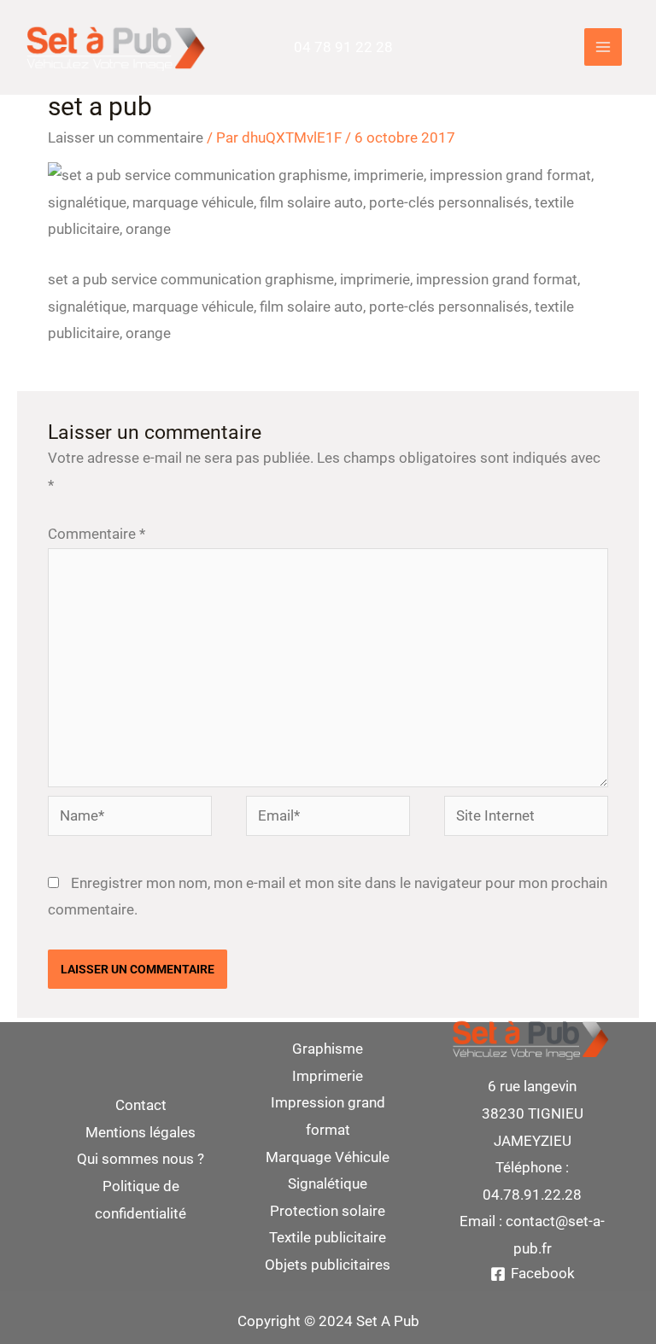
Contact (141, 1104)
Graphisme (327, 1048)
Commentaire (96, 533)
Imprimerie (327, 1075)
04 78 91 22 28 (343, 47)
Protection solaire (327, 1210)
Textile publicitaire (327, 1237)
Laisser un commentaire (125, 137)
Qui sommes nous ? (140, 1158)
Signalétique (327, 1183)
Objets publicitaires (327, 1264)
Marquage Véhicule (328, 1157)
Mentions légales (140, 1132)
